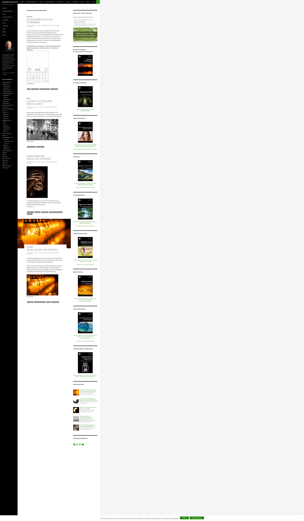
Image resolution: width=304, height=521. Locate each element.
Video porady (6, 99)
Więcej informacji (197, 517)
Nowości (22, 1)
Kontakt (88, 1)
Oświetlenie (36, 156)
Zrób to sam (4, 167)
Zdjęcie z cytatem (6, 165)
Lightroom (5, 126)
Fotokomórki (5, 101)
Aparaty (4, 145)
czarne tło (30, 212)
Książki (4, 116)
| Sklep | (93, 1)
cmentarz (30, 302)
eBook (41, 1)
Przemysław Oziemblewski (49, 25)
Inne (4, 124)
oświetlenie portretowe (56, 212)
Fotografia (30, 156)
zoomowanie (55, 302)
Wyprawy (4, 160)
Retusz (4, 131)
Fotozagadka (5, 103)
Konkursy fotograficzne (7, 108)
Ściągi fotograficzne (50, 1)
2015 (29, 89)
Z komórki (4, 162)
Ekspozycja (5, 88)
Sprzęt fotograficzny (6, 137)
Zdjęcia (28, 98)
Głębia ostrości (6, 89)
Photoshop (5, 129)
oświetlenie (45, 212)
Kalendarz (29, 16)
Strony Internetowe (6, 150)
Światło (4, 152)
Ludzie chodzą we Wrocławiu (39, 102)
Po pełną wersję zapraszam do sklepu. (85, 187)
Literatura (4, 112)
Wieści (3, 156)
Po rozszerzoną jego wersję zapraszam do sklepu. (85, 149)
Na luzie (67, 1)
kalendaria (54, 89)
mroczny (37, 212)
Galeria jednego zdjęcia (7, 105)
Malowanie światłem (7, 93)
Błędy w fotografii (6, 82)
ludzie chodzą (31, 146)
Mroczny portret (39, 158)
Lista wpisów (76, 1)
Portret (42, 156)
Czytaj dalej (30, 83)
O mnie (82, 1)
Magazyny (5, 118)
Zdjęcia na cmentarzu (42, 249)
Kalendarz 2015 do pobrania (40, 21)
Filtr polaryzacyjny (8, 141)
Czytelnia (5, 114)
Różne (3, 135)
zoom (48, 302)
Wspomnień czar (5, 158)
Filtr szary (6, 143)
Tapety (3, 154)
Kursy (3, 110)
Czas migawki (6, 86)
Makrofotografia (6, 91)
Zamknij (184, 517)
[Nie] (302, 518)
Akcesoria (5, 139)
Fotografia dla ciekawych (10, 2)
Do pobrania (59, 1)
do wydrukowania (44, 89)
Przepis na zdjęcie (6, 133)
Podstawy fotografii (31, 1)
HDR (4, 122)
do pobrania (35, 89)
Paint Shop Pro (6, 127)
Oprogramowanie (6, 120)
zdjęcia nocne (40, 146)
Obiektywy (5, 146)
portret (30, 214)
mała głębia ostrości (40, 302)
